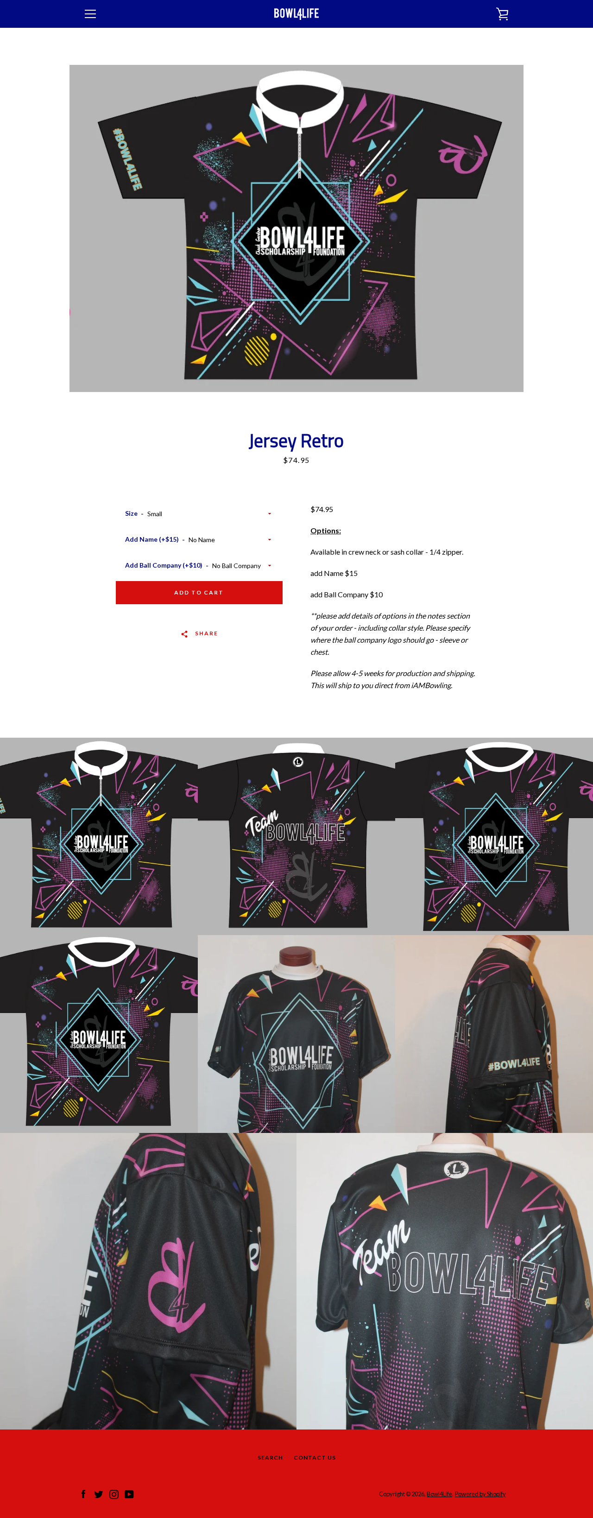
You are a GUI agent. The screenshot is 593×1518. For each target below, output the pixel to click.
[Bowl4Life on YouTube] (129, 1493)
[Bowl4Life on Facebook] (83, 1493)
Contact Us (315, 1457)
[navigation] (90, 13)
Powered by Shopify (480, 1494)
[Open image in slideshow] (296, 228)
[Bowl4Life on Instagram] (114, 1493)
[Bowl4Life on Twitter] (98, 1493)
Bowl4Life (439, 1494)
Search (270, 1457)
